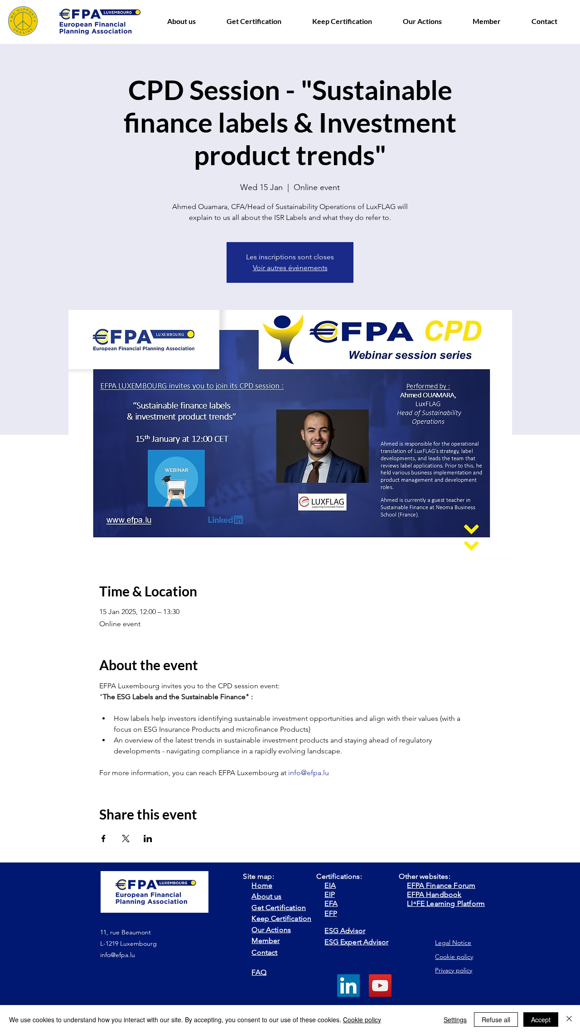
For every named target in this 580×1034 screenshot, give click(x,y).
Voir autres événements (290, 267)
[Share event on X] (125, 838)
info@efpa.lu (117, 955)
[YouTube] (380, 985)
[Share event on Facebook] (103, 838)
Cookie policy (362, 1019)
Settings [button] (455, 1019)
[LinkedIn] (348, 985)
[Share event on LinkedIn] (148, 838)
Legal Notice (453, 943)
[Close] (569, 1019)
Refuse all (496, 1019)
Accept (541, 1019)
